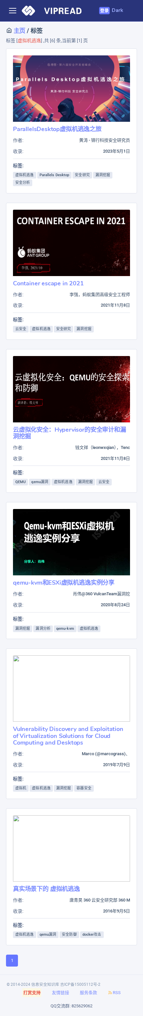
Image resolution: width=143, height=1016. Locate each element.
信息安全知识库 (45, 984)
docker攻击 (91, 934)
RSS (117, 992)
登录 (104, 11)
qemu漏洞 (39, 482)
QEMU (20, 482)
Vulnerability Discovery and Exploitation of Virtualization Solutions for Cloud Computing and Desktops (68, 735)
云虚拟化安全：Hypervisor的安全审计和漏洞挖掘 (69, 432)
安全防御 (69, 934)
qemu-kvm (65, 628)
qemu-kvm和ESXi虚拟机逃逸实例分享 (63, 582)
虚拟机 (20, 788)
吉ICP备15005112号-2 (80, 984)
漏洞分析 (43, 628)
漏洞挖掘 (102, 175)
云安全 (20, 329)
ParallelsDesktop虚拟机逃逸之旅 (57, 129)
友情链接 (60, 992)
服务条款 (88, 992)
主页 (18, 31)
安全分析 (22, 183)
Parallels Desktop (55, 175)
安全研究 (82, 175)
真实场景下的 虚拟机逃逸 (46, 889)
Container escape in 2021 (48, 283)
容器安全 (83, 788)
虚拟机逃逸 (24, 175)
